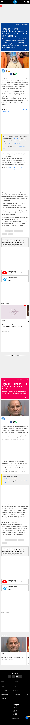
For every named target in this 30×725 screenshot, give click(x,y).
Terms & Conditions (14, 711)
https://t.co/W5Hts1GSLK (9, 478)
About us (15, 707)
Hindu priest (4, 233)
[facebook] (11, 74)
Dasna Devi (10, 233)
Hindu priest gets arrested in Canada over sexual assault (14, 386)
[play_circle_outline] (13, 311)
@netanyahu (17, 138)
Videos (3, 320)
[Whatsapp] (16, 74)
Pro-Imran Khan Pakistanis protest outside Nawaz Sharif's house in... (12, 325)
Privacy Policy (15, 710)
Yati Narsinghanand (9, 231)
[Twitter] (13, 74)
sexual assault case (13, 540)
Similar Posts (4, 635)
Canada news (20, 540)
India (3, 25)
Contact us (14, 708)
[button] (2, 2)
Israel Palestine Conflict (18, 231)
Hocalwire (25, 720)
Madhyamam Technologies (12, 720)
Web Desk (8, 71)
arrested (6, 540)
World (3, 380)
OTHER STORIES (5, 303)
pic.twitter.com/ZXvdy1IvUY (13, 143)
